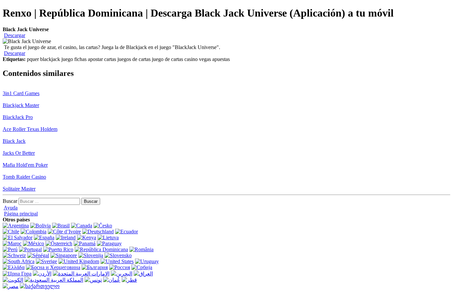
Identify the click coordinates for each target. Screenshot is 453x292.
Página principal (21, 213)
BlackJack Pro (18, 117)
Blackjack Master (21, 105)
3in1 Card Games (21, 93)
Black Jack (14, 141)
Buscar (10, 201)
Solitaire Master (19, 189)
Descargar (14, 35)
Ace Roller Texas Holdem (30, 129)
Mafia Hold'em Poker (25, 165)
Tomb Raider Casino (24, 177)
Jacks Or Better (19, 153)
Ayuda (11, 207)
